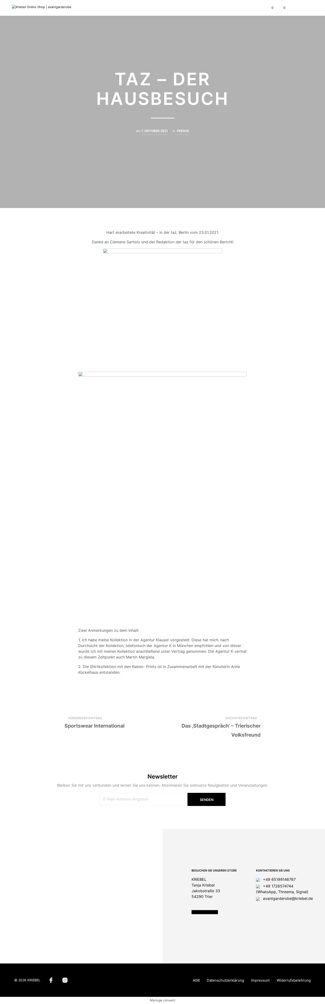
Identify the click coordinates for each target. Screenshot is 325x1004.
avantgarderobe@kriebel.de (287, 898)
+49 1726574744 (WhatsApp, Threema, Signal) (282, 889)
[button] (269, 7)
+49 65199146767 (279, 879)
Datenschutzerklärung (225, 980)
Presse (183, 131)
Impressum (260, 980)
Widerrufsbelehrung (294, 980)
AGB (196, 980)
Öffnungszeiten (205, 912)
